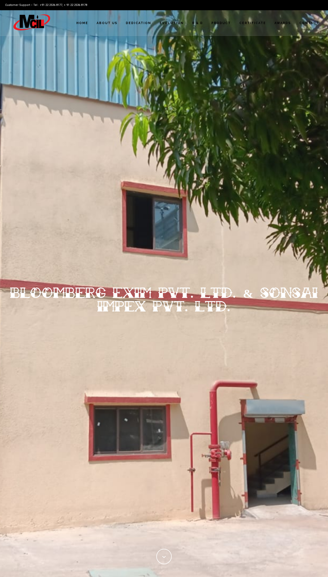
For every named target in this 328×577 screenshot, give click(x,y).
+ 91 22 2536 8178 (75, 5)
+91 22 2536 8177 (51, 5)
